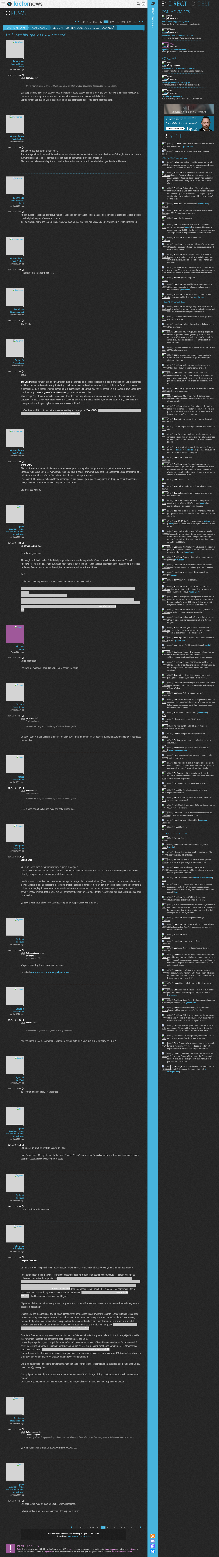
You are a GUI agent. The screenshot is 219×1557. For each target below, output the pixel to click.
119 (112, 21)
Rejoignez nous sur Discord (152, 1541)
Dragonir (20, 704)
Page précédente (78, 21)
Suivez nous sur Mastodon (152, 1546)
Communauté (152, 764)
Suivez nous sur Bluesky (152, 1551)
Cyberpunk (19, 845)
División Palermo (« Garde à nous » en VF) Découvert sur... (182, 99)
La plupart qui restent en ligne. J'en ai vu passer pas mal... (182, 71)
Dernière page (143, 21)
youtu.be (188, 227)
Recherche (138, 4)
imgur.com (203, 820)
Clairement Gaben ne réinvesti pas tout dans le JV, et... (181, 24)
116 (95, 21)
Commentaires (176, 11)
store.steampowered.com (177, 750)
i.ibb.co (179, 449)
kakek (169, 62)
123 (134, 21)
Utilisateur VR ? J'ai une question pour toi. (178, 68)
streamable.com (206, 877)
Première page (75, 21)
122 (129, 21)
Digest (200, 3)
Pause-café (39, 27)
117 (100, 21)
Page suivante (139, 21)
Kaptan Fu (19, 360)
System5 (20, 939)
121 (123, 21)
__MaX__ (170, 43)
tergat (21, 776)
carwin (169, 76)
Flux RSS (152, 1536)
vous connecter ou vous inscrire (79, 1536)
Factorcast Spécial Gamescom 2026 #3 (177, 35)
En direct (174, 3)
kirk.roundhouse (16, 136)
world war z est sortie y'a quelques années (50, 972)
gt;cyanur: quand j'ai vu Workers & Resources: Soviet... (181, 85)
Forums (169, 58)
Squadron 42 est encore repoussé (175, 49)
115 (89, 21)
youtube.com (188, 146)
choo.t (169, 16)
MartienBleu (171, 29)
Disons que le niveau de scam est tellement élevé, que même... (183, 51)
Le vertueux (18, 61)
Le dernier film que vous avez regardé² (83, 27)
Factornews (15, 27)
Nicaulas (20, 646)
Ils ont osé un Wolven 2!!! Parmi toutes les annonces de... (182, 38)
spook (21, 526)
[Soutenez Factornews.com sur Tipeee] (189, 130)
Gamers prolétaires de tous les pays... (176, 82)
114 (83, 21)
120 (117, 21)
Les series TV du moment (172, 96)
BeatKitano (19, 309)
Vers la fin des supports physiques (175, 21)
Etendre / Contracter (152, 1531)
